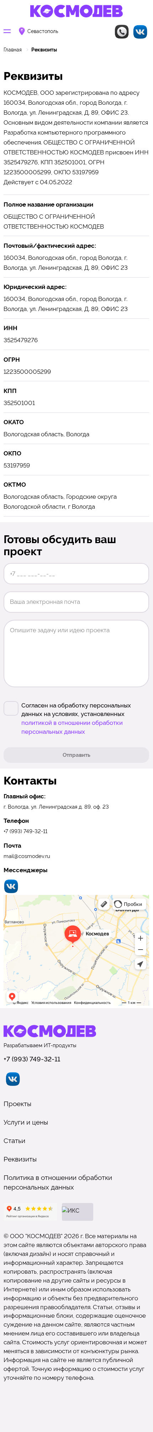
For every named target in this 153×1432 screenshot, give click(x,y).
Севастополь (42, 31)
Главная (13, 50)
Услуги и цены (26, 1122)
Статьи (14, 1140)
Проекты (17, 1104)
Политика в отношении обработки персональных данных (58, 1182)
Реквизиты (20, 1159)
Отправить (76, 755)
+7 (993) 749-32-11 (25, 831)
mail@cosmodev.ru (27, 856)
